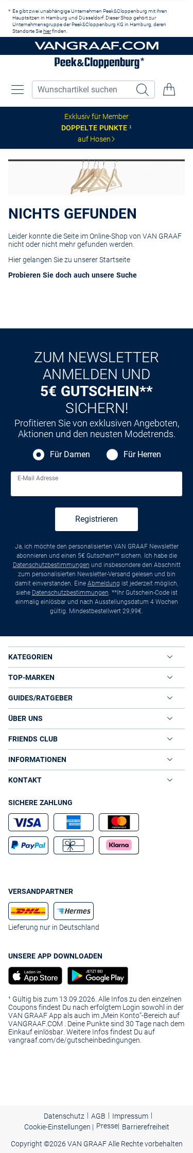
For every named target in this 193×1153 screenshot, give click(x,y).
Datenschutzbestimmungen (51, 565)
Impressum (130, 1116)
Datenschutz (64, 1116)
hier (47, 31)
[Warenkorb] (169, 89)
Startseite (114, 260)
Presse (107, 1126)
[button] (17, 89)
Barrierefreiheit (145, 1127)
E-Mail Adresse (37, 478)
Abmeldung (103, 583)
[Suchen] (143, 90)
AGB (98, 1116)
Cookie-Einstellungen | (59, 1127)
